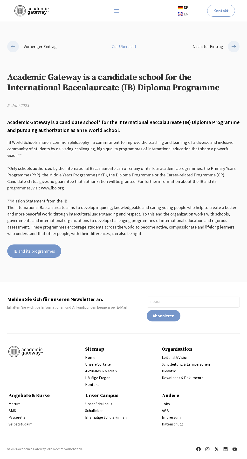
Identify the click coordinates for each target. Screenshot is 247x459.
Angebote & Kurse (29, 395)
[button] (117, 11)
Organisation (177, 349)
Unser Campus (101, 395)
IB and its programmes (34, 251)
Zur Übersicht (123, 46)
